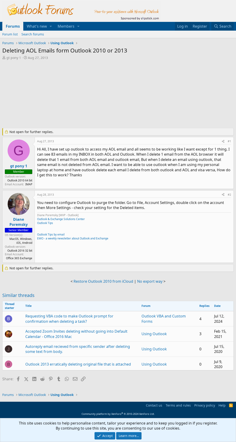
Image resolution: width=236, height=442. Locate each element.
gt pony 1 (13, 57)
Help (222, 405)
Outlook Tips (45, 223)
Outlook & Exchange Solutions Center (61, 219)
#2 (229, 195)
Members (66, 26)
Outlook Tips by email (51, 234)
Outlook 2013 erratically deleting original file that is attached (78, 364)
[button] (50, 26)
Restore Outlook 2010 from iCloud (103, 281)
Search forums (32, 34)
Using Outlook (154, 333)
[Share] (223, 141)
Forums (13, 26)
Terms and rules (178, 405)
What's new (37, 26)
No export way (149, 281)
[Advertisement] (114, 94)
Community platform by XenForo (118, 414)
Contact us (154, 405)
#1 (229, 141)
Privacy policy (204, 405)
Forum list (10, 34)
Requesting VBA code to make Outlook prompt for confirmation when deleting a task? (69, 319)
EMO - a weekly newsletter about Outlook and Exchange (72, 238)
